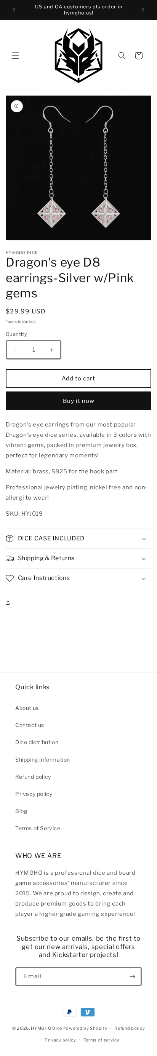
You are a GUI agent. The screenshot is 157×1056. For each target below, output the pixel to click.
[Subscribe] (132, 976)
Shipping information (42, 759)
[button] (15, 55)
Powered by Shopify (85, 1028)
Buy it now (79, 401)
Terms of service (101, 1040)
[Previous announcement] (14, 10)
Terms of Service (38, 828)
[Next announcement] (143, 10)
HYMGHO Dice (47, 1028)
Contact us (29, 725)
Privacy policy (33, 794)
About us (27, 708)
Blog (21, 811)
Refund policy (33, 776)
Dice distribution (36, 742)
